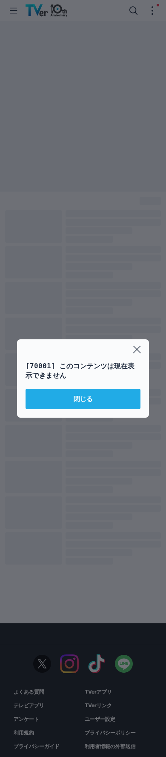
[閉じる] (137, 349)
